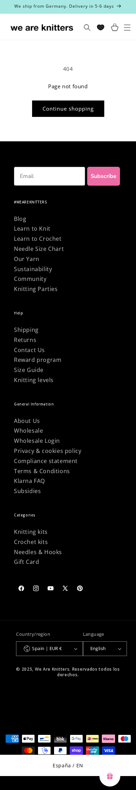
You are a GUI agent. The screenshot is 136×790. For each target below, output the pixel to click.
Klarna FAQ (29, 481)
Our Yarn (26, 259)
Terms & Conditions (42, 471)
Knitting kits (31, 532)
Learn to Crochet (38, 239)
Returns (25, 340)
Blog (20, 219)
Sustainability (33, 269)
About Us (27, 421)
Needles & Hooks (38, 552)
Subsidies (27, 491)
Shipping (26, 330)
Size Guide (29, 370)
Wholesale (28, 430)
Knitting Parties (36, 289)
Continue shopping (68, 108)
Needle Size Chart (39, 249)
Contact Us (29, 350)
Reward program (37, 360)
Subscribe (103, 176)
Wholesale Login (37, 441)
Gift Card (26, 562)
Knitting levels (34, 380)
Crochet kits (31, 542)
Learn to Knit (32, 228)
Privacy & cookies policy (47, 451)
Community (30, 279)
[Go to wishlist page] (100, 27)
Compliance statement (46, 461)
